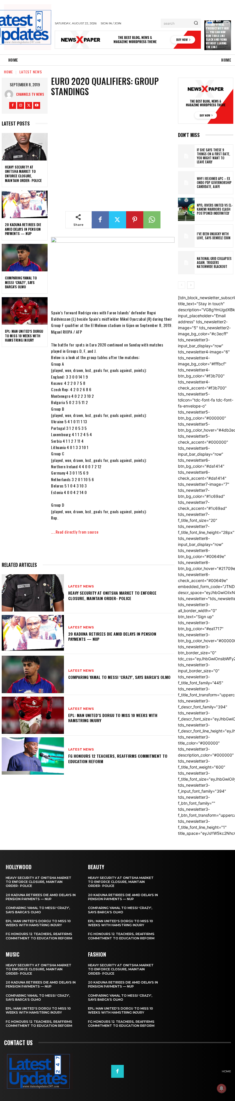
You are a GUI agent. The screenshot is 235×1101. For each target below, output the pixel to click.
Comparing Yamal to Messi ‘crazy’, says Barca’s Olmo (21, 282)
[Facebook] (12, 105)
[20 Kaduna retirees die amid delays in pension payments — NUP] (25, 204)
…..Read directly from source (74, 532)
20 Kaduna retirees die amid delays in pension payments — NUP (23, 229)
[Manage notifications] (221, 1088)
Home (8, 71)
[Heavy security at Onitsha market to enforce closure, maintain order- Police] (25, 146)
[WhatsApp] (151, 219)
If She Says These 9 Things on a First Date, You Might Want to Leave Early (213, 156)
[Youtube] (36, 105)
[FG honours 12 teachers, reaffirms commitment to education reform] (33, 756)
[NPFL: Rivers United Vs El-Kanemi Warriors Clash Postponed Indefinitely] (186, 209)
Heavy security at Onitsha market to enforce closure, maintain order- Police (23, 173)
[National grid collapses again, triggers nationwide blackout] (186, 262)
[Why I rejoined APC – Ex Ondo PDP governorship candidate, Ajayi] (186, 182)
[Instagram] (20, 105)
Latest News (30, 71)
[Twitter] (28, 105)
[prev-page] (181, 285)
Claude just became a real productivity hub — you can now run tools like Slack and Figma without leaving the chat (217, 34)
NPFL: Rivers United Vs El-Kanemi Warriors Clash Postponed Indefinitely (214, 209)
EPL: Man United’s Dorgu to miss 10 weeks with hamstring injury (24, 335)
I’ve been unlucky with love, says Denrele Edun (213, 236)
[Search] (196, 23)
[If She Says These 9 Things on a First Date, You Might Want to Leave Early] (186, 156)
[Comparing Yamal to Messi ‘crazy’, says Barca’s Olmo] (25, 257)
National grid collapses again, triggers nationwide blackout (214, 262)
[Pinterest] (134, 219)
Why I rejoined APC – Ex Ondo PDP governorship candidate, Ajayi (214, 182)
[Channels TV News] (10, 94)
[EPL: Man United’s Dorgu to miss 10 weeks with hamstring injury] (25, 311)
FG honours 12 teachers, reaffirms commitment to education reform (117, 758)
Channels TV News (30, 94)
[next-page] (190, 285)
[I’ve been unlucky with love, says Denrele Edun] (186, 236)
